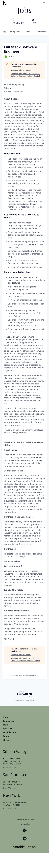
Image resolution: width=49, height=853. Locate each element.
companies (15, 31)
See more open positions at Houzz (24, 675)
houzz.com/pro (36, 495)
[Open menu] (44, 3)
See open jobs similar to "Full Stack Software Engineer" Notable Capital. (25, 75)
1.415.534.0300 (9, 788)
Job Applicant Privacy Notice (22, 634)
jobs (4, 31)
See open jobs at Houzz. (21, 70)
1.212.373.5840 (9, 808)
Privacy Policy (24, 824)
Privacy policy (19, 700)
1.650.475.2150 (9, 767)
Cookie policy (30, 700)
